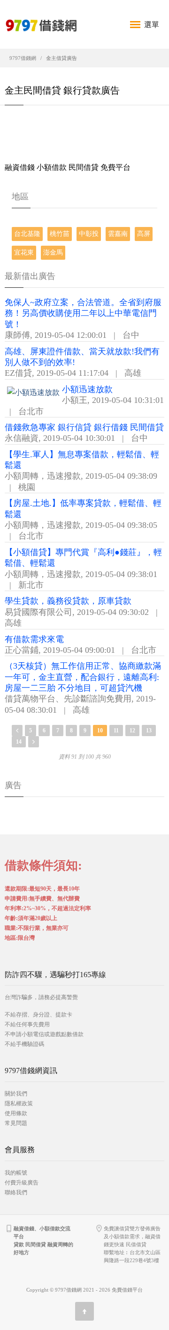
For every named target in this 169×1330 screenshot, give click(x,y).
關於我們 (16, 1093)
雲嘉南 (118, 233)
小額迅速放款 (87, 389)
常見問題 (16, 1123)
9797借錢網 (22, 58)
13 (149, 730)
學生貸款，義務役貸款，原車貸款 (68, 601)
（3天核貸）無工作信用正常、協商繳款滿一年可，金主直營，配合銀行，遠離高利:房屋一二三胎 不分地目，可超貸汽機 (83, 677)
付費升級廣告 (21, 1182)
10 (100, 730)
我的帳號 (16, 1172)
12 (132, 730)
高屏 (143, 233)
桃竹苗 (59, 233)
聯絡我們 (16, 1192)
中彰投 (89, 233)
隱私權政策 (19, 1103)
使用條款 (16, 1113)
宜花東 (24, 252)
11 (116, 730)
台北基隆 (27, 233)
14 (19, 741)
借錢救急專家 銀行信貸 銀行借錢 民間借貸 (84, 427)
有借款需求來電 (34, 639)
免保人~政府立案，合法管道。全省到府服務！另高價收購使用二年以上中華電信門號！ (83, 313)
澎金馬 (53, 252)
